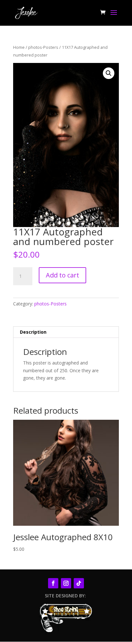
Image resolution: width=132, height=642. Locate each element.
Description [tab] (33, 332)
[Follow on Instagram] (66, 583)
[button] (108, 73)
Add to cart (62, 275)
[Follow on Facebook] (53, 583)
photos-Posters (43, 47)
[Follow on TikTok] (79, 583)
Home (19, 47)
